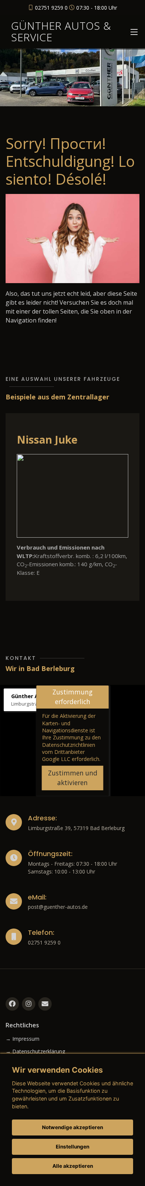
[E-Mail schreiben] (45, 1004)
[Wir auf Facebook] (12, 1004)
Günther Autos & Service (61, 31)
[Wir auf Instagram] (28, 1004)
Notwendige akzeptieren (72, 1127)
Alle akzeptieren (72, 1166)
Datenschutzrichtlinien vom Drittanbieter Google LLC (68, 752)
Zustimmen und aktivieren (72, 778)
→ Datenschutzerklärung (35, 1051)
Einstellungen (72, 1147)
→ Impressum (22, 1038)
